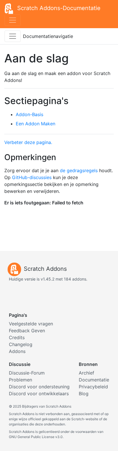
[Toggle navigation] (13, 20)
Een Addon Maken (35, 123)
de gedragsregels (79, 170)
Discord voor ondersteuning (39, 386)
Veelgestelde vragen (31, 324)
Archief (86, 373)
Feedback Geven (27, 330)
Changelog (20, 344)
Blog (83, 393)
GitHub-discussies (32, 177)
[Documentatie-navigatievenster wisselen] (13, 36)
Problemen (20, 380)
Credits (17, 337)
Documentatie (94, 380)
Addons (17, 351)
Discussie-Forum (27, 373)
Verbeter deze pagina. (28, 142)
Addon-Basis (29, 114)
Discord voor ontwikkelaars (39, 393)
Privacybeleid (93, 386)
